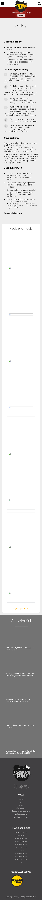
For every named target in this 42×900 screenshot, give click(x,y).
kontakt (21, 805)
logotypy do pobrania (21, 811)
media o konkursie (21, 817)
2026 (21, 832)
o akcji (21, 799)
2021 (21, 856)
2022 (21, 853)
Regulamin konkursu (13, 213)
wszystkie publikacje (21, 608)
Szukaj (21, 15)
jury (21, 802)
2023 (21, 847)
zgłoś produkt (21, 814)
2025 (21, 835)
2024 (21, 841)
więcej (20, 862)
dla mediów (21, 808)
